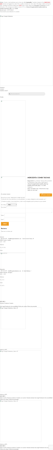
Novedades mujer (34, 188)
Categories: (30, 187)
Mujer (29, 188)
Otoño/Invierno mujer (43, 188)
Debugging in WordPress (39, 5)
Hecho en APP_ (3, 349)
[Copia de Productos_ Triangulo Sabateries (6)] (13, 291)
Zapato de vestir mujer (32, 190)
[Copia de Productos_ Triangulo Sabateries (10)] (13, 215)
